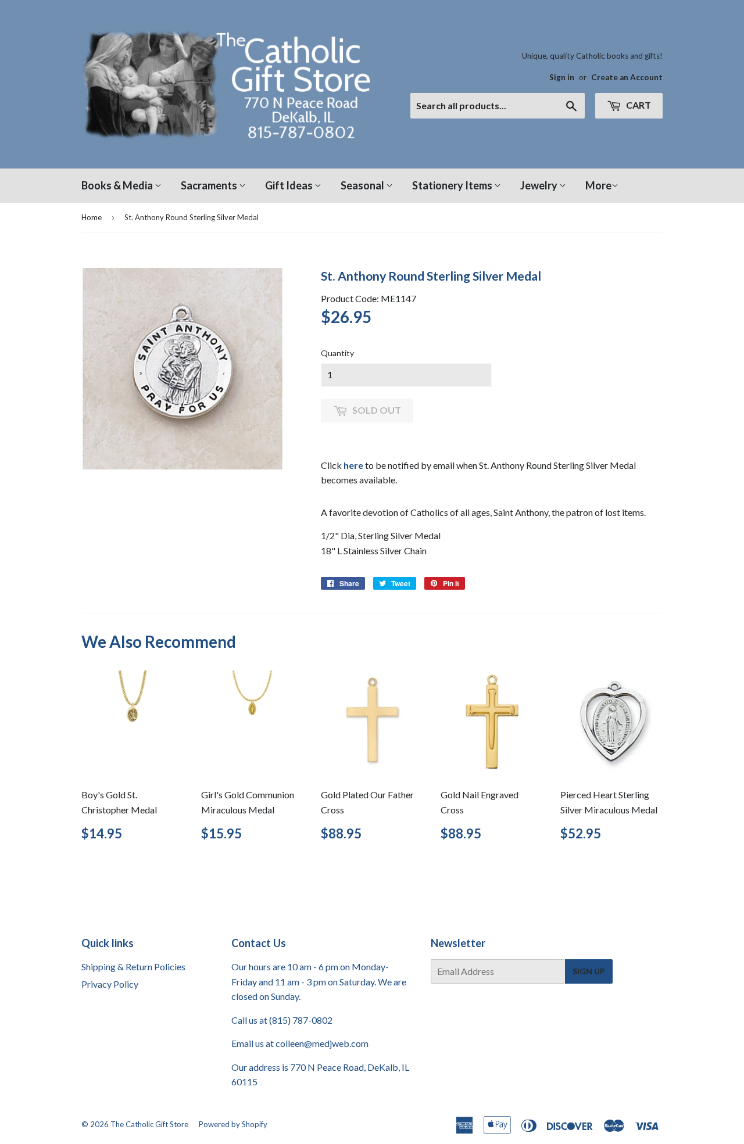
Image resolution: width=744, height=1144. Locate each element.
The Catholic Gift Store (149, 1124)
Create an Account (627, 77)
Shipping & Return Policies (133, 966)
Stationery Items (453, 185)
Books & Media (118, 185)
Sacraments (210, 185)
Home (91, 217)
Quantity (337, 353)
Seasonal (363, 185)
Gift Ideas (289, 185)
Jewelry (539, 185)
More (598, 185)
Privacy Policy (109, 983)
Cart (637, 104)
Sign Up (589, 971)
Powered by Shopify (233, 1124)
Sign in (561, 77)
